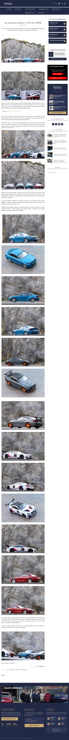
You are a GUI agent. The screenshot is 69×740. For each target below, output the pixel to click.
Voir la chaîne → (58, 73)
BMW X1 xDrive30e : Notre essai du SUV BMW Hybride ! (60, 155)
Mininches (4, 738)
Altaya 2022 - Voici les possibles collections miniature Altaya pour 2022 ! (61, 161)
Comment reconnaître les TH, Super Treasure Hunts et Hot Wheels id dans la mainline (60, 136)
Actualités (12, 669)
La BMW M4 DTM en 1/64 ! (14, 111)
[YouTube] (59, 3)
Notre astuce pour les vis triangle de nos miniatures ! (60, 148)
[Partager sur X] (38, 666)
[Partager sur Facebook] (36, 666)
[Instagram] (56, 3)
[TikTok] (62, 3)
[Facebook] (53, 3)
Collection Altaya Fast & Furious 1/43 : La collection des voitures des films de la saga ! (60, 142)
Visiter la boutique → (57, 112)
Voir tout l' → (57, 58)
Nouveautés (24, 669)
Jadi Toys (18, 669)
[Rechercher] (65, 3)
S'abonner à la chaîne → (57, 78)
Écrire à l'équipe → (34, 725)
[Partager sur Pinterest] (41, 666)
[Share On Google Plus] (44, 666)
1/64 (8, 669)
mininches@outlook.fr (31, 721)
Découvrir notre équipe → (9, 718)
